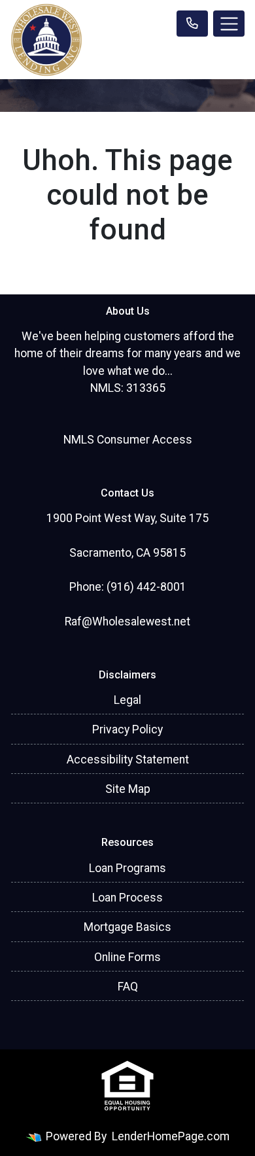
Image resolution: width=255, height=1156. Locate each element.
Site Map (127, 789)
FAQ (128, 986)
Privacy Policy (127, 729)
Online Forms (127, 957)
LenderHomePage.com (171, 1136)
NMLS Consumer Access (127, 439)
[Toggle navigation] (229, 23)
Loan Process (127, 897)
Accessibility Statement (128, 759)
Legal (127, 700)
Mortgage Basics (127, 927)
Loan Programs (127, 868)
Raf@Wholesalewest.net (127, 621)
